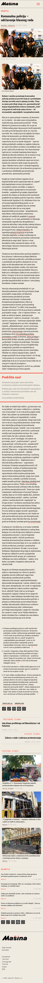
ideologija (7, 703)
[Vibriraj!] (19, 710)
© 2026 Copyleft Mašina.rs (12, 978)
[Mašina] (9, 3)
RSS (3, 969)
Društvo (5, 11)
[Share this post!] (4, 710)
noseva (31, 216)
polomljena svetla (9, 336)
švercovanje (17, 331)
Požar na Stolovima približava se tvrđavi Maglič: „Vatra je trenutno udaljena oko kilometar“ (20, 904)
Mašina (4, 825)
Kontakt (5, 950)
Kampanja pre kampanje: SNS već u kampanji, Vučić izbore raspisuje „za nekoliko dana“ (21, 885)
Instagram (6, 962)
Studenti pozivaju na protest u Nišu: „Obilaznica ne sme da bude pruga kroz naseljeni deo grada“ (20, 914)
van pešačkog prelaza (25, 334)
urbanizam (19, 703)
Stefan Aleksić (8, 25)
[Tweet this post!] (9, 710)
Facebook (6, 956)
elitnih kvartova (17, 232)
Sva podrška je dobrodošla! (13, 398)
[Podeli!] (24, 710)
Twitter (5, 959)
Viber (4, 967)
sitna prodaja (32, 336)
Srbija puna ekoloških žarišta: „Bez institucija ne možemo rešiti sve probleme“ (20, 895)
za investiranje (34, 521)
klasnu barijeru (23, 229)
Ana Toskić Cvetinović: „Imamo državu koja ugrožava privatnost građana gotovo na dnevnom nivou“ (19, 875)
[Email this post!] (14, 710)
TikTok (5, 964)
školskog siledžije (29, 481)
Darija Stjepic (8, 788)
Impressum (6, 947)
